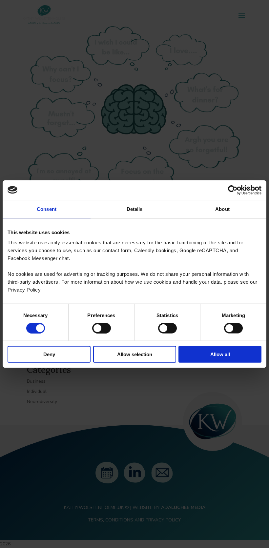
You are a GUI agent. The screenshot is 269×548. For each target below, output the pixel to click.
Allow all (220, 354)
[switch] (101, 328)
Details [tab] (135, 209)
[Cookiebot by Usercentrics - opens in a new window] (232, 190)
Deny (49, 354)
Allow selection (134, 354)
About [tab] (222, 209)
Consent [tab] (46, 209)
